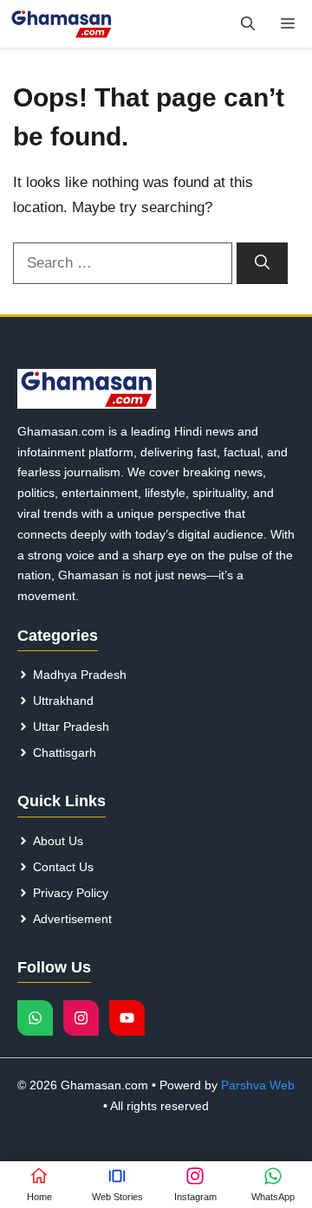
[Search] (262, 263)
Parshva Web (258, 1085)
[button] (248, 24)
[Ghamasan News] (61, 24)
